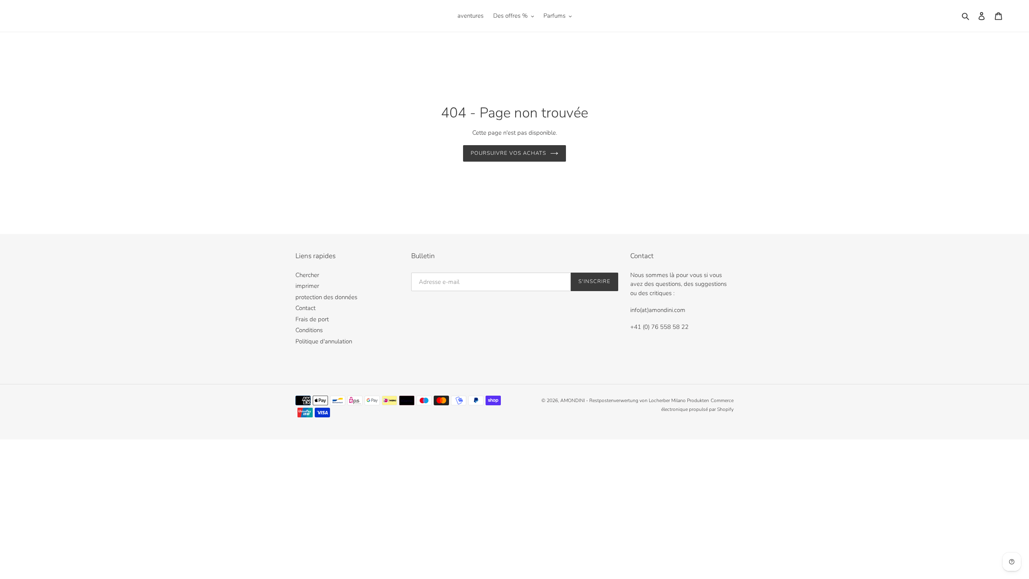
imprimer (307, 286)
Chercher (307, 275)
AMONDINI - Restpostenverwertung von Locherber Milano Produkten (634, 400)
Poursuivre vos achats (508, 153)
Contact (305, 308)
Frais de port (312, 319)
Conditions (309, 330)
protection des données (326, 297)
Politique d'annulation (323, 341)
